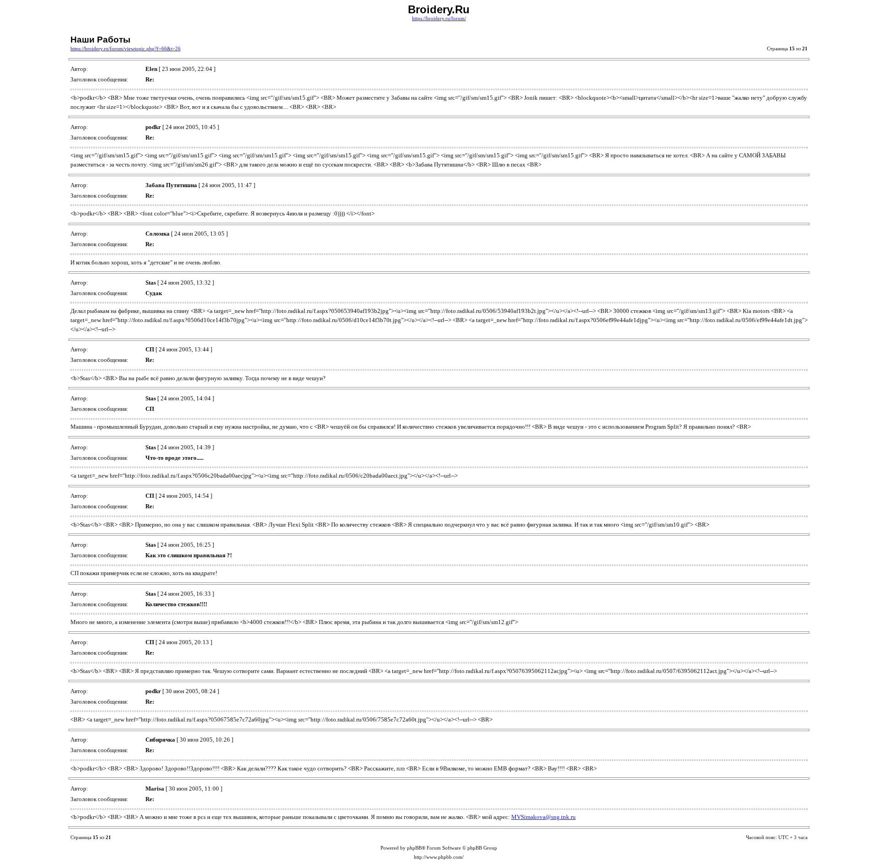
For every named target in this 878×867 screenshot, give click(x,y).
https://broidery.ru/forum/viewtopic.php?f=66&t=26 (125, 48)
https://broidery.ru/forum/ (439, 18)
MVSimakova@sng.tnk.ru (543, 816)
